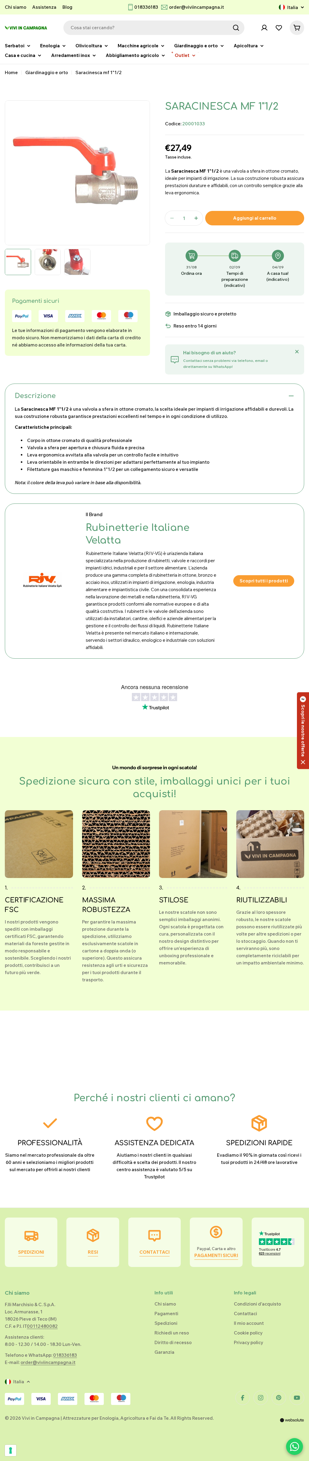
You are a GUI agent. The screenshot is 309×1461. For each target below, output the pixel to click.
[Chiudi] (297, 351)
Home (11, 72)
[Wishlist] (278, 27)
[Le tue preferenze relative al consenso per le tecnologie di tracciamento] (10, 1450)
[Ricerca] (236, 27)
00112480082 (42, 1326)
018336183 (146, 7)
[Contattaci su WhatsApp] (294, 1446)
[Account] (264, 27)
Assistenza (44, 7)
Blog (67, 7)
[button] (303, 730)
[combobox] (153, 27)
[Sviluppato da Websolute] (292, 1424)
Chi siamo (15, 7)
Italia (292, 7)
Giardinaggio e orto (46, 72)
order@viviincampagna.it (196, 7)
